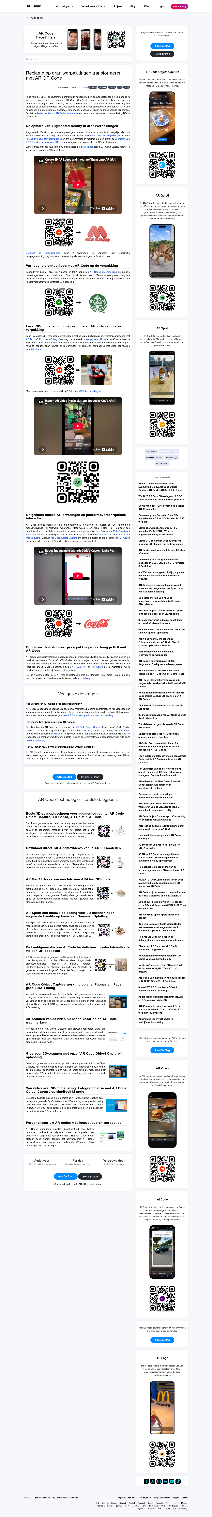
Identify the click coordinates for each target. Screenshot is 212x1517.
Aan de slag (179, 6)
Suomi (150, 1503)
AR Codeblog (35, 17)
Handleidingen (172, 457)
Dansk (114, 1503)
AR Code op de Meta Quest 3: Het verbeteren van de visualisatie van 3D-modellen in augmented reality (159, 807)
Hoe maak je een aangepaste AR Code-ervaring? (159, 836)
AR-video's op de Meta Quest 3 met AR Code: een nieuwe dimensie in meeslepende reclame (159, 785)
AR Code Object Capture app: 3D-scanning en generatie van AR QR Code (161, 818)
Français (159, 1503)
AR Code (34, 5)
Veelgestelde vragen (161, 1497)
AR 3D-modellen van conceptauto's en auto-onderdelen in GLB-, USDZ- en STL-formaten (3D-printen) (160, 1009)
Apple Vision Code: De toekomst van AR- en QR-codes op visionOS (160, 998)
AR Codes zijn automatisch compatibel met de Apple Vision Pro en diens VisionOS (162, 894)
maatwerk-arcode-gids (37, 740)
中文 (98, 1503)
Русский (141, 1508)
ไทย (159, 1508)
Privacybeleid (145, 1497)
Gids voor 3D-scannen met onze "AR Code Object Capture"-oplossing (74, 1055)
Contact (184, 1497)
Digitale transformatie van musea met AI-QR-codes (160, 707)
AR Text (30, 339)
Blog (133, 6)
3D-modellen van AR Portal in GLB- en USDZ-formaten (159, 846)
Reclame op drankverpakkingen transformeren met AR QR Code (74, 75)
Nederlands (154, 1505)
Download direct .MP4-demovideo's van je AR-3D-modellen (73, 848)
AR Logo (89, 146)
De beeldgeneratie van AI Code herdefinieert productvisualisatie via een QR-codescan (78, 949)
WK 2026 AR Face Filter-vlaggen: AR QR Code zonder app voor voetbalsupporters (161, 497)
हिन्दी (167, 1503)
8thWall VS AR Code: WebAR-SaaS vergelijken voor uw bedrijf (157, 989)
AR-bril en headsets (154, 457)
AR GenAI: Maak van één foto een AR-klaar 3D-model (69, 879)
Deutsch (122, 1503)
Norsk (144, 1505)
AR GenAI (124, 537)
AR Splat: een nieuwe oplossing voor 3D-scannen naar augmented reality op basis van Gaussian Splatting (70, 914)
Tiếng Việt (183, 1508)
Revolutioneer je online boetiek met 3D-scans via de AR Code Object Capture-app (161, 672)
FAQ (146, 6)
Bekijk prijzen (90, 1176)
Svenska (151, 1508)
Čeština (105, 1503)
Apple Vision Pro (35, 534)
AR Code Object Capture (64, 537)
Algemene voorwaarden (127, 1497)
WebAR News (162, 463)
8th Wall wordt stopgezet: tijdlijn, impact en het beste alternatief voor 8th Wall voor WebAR (161, 576)
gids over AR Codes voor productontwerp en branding (85, 715)
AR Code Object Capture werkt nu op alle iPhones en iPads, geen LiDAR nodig (74, 986)
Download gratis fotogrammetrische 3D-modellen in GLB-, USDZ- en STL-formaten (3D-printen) (161, 563)
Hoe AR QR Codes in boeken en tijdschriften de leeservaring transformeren (161, 938)
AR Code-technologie (67, 87)
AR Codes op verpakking (103, 272)
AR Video (45, 342)
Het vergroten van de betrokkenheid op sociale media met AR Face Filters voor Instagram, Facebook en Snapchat (159, 772)
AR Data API (79, 666)
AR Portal (124, 730)
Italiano (110, 1505)
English (132, 1503)
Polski (164, 1505)
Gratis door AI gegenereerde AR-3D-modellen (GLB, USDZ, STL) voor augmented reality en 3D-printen (158, 531)
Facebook (103, 87)
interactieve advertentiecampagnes (44, 138)
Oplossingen (63, 6)
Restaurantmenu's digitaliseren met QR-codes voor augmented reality (160, 957)
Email (119, 87)
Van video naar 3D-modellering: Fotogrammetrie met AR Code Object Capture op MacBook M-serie (76, 1090)
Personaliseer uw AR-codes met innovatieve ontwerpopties (73, 1122)
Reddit (126, 87)
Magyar (184, 1503)
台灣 (174, 1508)
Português (173, 1505)
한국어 (127, 1505)
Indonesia (100, 1505)
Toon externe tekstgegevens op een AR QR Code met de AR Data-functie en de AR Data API (162, 759)
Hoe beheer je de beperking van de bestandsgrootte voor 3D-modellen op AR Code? (161, 870)
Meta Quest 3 (120, 531)
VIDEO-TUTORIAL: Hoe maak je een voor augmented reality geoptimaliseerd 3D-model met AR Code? (160, 883)
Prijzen (118, 6)
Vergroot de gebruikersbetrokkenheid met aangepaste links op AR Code (161, 827)
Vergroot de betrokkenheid (43, 253)
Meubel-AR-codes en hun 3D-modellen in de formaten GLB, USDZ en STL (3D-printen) (160, 968)
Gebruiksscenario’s (91, 6)
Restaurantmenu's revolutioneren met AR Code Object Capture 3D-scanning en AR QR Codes (161, 696)
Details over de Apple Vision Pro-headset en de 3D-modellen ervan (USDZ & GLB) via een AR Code (162, 905)
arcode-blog (84, 678)
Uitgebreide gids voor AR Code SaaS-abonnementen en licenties (159, 735)
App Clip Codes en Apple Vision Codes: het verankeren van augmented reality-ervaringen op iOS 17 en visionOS (160, 927)
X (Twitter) (93, 87)
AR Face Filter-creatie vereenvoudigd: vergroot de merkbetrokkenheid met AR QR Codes (162, 683)
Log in (160, 6)
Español (141, 1503)
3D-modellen (151, 451)
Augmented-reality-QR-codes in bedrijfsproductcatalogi (155, 1020)
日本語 (119, 1505)
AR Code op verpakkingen (106, 135)
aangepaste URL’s (95, 339)
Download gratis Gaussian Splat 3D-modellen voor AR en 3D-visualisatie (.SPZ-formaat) (161, 518)
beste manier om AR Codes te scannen (57, 113)
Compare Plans (90, 777)
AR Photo (40, 339)
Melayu (136, 1505)
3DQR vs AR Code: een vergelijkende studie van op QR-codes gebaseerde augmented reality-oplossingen (158, 857)
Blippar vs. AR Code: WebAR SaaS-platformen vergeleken (157, 947)
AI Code (162, 1199)
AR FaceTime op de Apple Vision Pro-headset (159, 916)
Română (184, 1505)
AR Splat (162, 328)
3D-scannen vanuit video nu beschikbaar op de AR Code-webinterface (72, 1020)
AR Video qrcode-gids (89, 391)
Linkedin (112, 87)
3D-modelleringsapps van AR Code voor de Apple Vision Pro (162, 716)
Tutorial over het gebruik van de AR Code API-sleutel (161, 726)
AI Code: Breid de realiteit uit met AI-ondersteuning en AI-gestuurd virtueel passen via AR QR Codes (159, 746)
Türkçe (167, 1508)
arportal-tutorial (33, 349)
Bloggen (175, 1497)
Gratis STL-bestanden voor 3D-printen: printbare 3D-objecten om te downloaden (160, 542)
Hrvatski (175, 1503)
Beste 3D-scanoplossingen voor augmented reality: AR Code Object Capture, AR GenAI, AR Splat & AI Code (75, 815)
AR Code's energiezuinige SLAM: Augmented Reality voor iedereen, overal (160, 662)
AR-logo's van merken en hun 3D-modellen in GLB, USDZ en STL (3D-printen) (161, 979)
